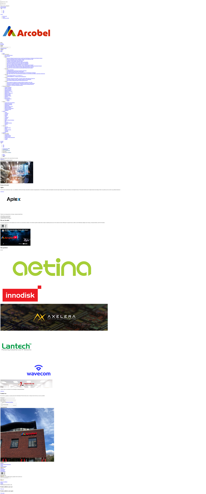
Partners (4, 155)
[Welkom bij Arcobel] (26, 42)
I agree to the (7, 402)
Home (4, 154)
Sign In (4, 17)
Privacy (1, 482)
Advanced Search (3, 48)
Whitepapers (2, 470)
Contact (1, 465)
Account (1, 141)
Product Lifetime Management (5, 464)
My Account (5, 16)
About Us (2, 468)
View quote (2, 493)
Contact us (2, 191)
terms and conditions (9, 402)
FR (3, 12)
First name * (2, 397)
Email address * (3, 399)
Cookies (1, 483)
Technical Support (3, 466)
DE (3, 11)
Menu (1, 51)
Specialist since (6, 148)
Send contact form (4, 407)
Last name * (2, 398)
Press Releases (2, 471)
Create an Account (6, 18)
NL (3, 10)
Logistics (1, 463)
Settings (1, 142)
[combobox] (5, 47)
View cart (2, 488)
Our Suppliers (2, 469)
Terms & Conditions (3, 481)
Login (1, 50)
